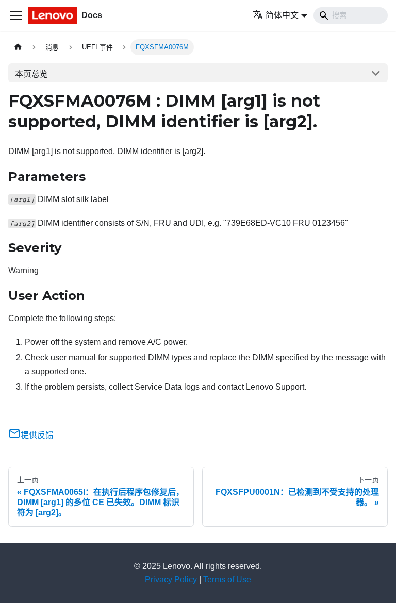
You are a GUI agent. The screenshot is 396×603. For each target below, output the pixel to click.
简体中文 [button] (282, 15)
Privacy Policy (171, 579)
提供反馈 (37, 435)
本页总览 (31, 74)
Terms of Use (227, 579)
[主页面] (18, 47)
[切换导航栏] (16, 15)
